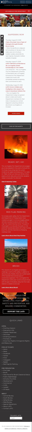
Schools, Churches (9, 379)
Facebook (6, 353)
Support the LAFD (16, 311)
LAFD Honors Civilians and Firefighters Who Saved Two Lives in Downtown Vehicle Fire (15, 89)
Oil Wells (6, 389)
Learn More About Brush (10, 287)
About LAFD (7, 406)
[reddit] (2, 50)
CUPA (5, 385)
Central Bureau (8, 396)
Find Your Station (9, 328)
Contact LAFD (8, 408)
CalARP (5, 387)
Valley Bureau (8, 400)
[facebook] (2, 40)
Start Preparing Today (9, 181)
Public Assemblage (9, 377)
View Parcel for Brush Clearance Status (16, 374)
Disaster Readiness (9, 332)
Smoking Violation (9, 336)
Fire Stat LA (7, 339)
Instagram (6, 360)
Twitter (5, 355)
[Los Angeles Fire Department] (15, 12)
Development (8, 381)
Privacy (26, 426)
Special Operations (9, 404)
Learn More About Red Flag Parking (13, 235)
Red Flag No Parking (10, 364)
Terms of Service (10, 428)
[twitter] (2, 36)
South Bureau (8, 398)
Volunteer (6, 334)
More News (16, 113)
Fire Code (6, 370)
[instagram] (2, 43)
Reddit (5, 362)
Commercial (7, 383)
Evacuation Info (8, 330)
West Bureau (7, 402)
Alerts (5, 349)
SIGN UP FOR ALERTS (16, 126)
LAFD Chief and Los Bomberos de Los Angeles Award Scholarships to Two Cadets (15, 65)
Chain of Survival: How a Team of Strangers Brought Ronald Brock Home (16, 44)
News (5, 351)
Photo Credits (22, 428)
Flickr (5, 358)
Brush (5, 372)
